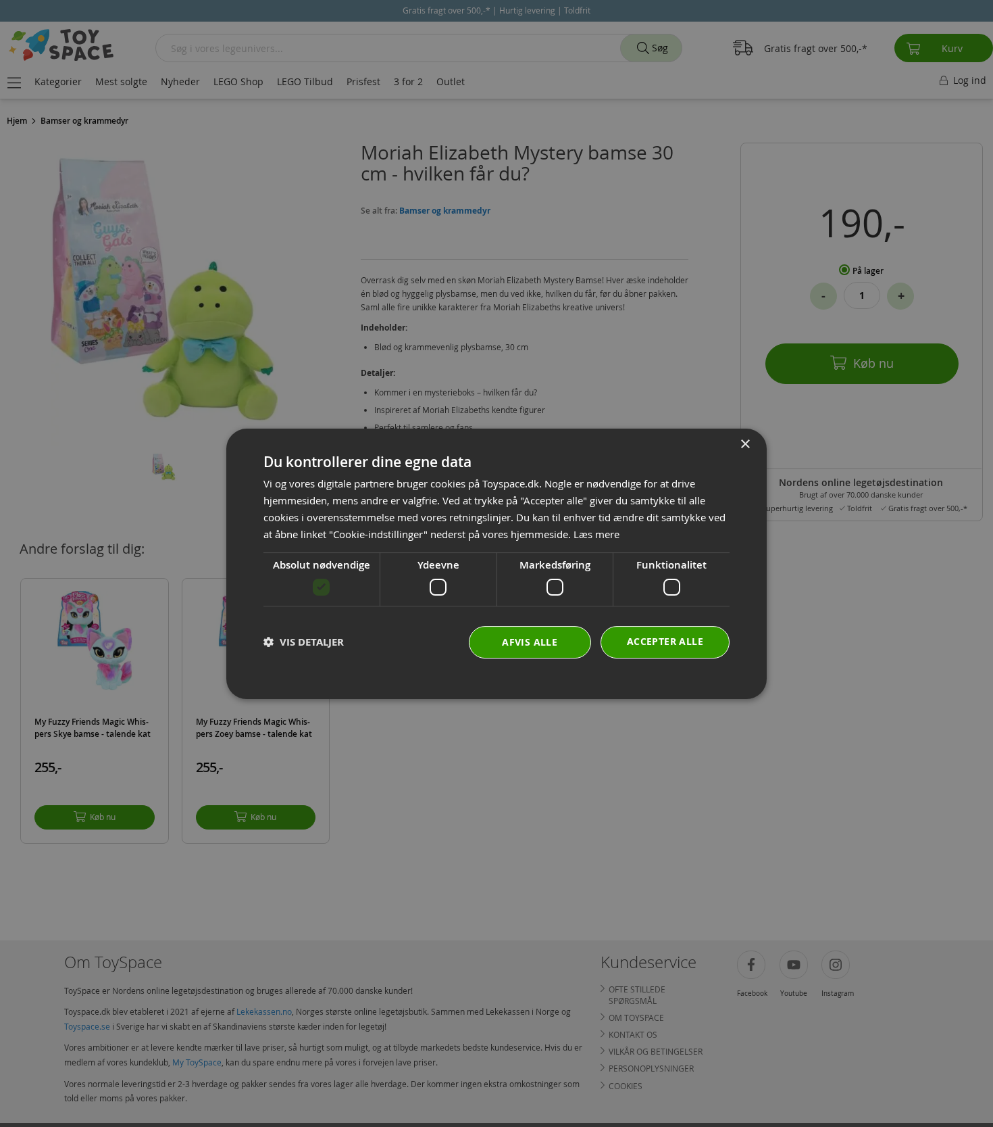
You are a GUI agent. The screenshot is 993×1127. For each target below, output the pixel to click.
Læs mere (596, 533)
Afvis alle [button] (529, 641)
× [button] (745, 444)
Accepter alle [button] (665, 640)
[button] (303, 642)
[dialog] (496, 564)
